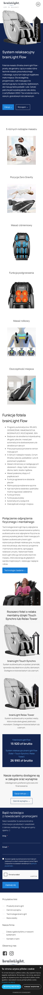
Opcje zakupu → (21, 793)
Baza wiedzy (12, 918)
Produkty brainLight (15, 906)
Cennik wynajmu (14, 910)
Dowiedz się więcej (8, 982)
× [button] (40, 968)
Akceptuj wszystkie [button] (11, 987)
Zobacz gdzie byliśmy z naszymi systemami (20, 933)
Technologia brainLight (17, 914)
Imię (4, 835)
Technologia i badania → (15, 570)
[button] (38, 4)
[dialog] (21, 980)
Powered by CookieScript (21, 992)
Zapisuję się (10, 885)
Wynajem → (23, 107)
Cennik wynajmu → (21, 801)
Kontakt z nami (13, 938)
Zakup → (8, 107)
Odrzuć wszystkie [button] (31, 987)
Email (4, 847)
